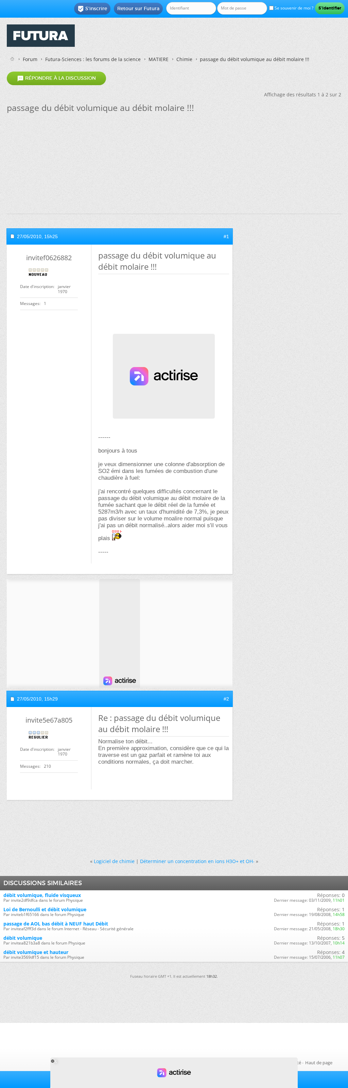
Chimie (184, 59)
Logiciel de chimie (114, 861)
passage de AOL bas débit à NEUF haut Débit (55, 923)
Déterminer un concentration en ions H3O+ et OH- (197, 861)
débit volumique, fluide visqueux (42, 895)
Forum (30, 59)
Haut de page (318, 1063)
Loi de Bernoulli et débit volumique (44, 909)
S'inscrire (92, 8)
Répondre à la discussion (56, 78)
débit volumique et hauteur (35, 952)
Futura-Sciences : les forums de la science (93, 59)
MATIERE (159, 59)
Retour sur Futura (138, 8)
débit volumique (22, 938)
